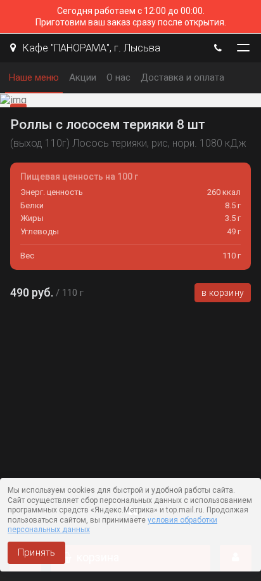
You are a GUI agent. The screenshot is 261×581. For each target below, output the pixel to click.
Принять (36, 552)
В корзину (222, 293)
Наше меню (34, 77)
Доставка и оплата (182, 77)
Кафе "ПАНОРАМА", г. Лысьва (90, 48)
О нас (118, 77)
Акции (82, 77)
